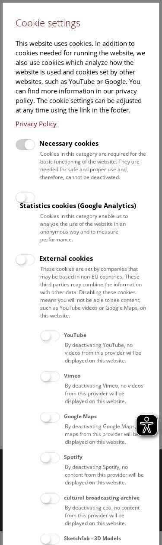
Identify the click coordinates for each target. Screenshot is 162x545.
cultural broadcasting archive (102, 497)
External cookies (66, 258)
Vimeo (72, 375)
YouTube (75, 335)
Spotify (73, 457)
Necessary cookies (68, 143)
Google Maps (80, 416)
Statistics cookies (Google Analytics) (78, 205)
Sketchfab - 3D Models (92, 538)
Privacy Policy (36, 123)
